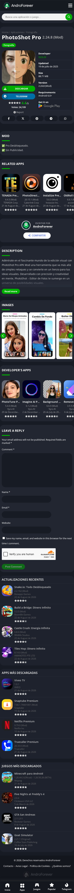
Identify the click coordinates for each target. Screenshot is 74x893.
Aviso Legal (21, 866)
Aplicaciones (17, 32)
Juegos (36, 889)
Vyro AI (42, 56)
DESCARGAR (21, 88)
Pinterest (37, 118)
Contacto (8, 866)
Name (6, 492)
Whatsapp (65, 118)
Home (5, 32)
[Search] (68, 17)
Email (5, 507)
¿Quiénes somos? (61, 866)
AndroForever (43, 226)
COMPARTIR (39, 235)
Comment (8, 449)
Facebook (8, 118)
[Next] (71, 335)
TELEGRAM (21, 96)
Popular (52, 889)
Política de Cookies (40, 866)
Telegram (51, 118)
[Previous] (3, 335)
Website (6, 522)
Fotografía (31, 32)
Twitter (22, 118)
